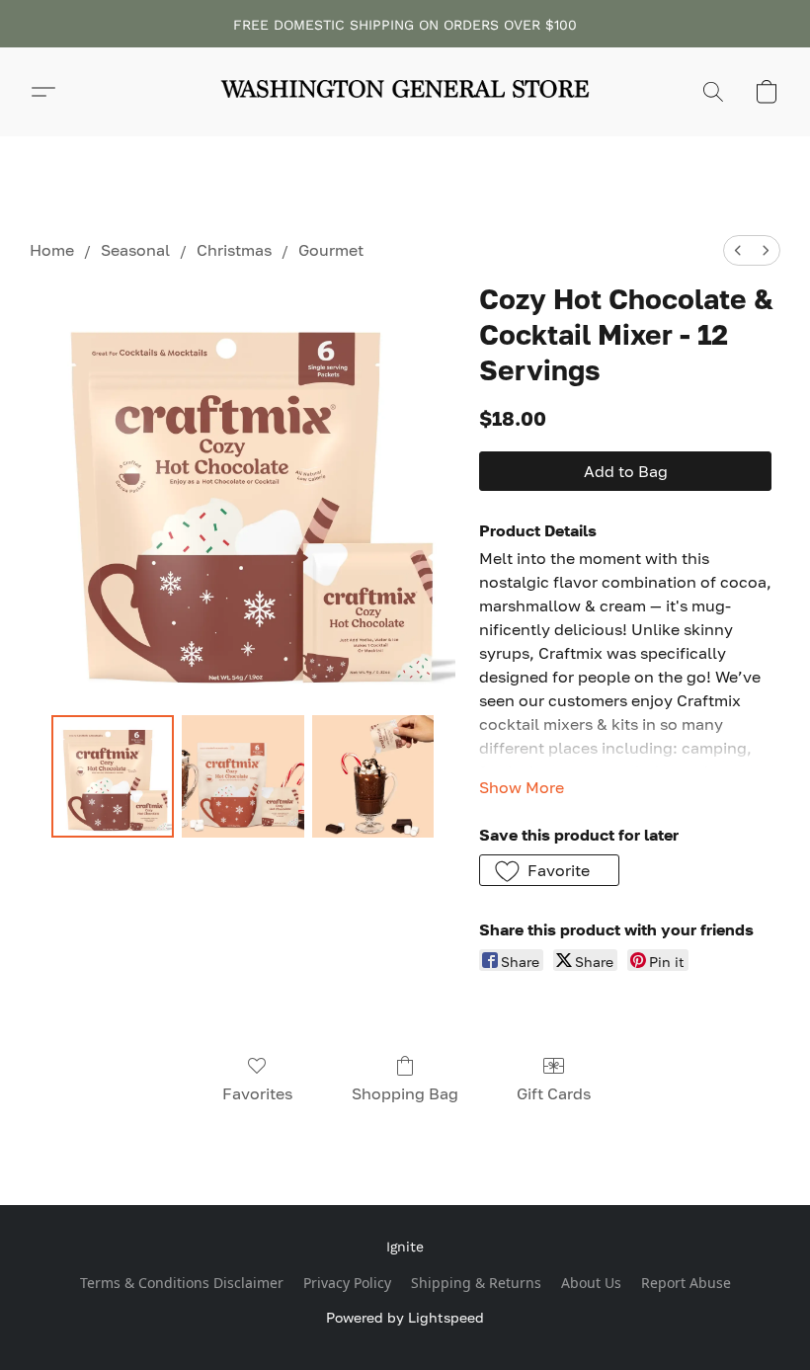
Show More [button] (521, 787)
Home (52, 250)
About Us (591, 1282)
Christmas (234, 250)
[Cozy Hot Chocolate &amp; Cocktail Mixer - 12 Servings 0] (112, 776)
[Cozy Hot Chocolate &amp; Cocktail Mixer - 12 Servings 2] (373, 776)
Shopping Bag (405, 1093)
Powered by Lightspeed (405, 1317)
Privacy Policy (347, 1282)
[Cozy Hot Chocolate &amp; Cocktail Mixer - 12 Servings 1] (243, 776)
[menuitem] (738, 250)
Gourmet (331, 250)
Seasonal (135, 250)
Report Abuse (686, 1282)
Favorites (257, 1093)
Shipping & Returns (476, 1282)
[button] (405, 91)
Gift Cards (554, 1093)
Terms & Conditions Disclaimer (182, 1282)
